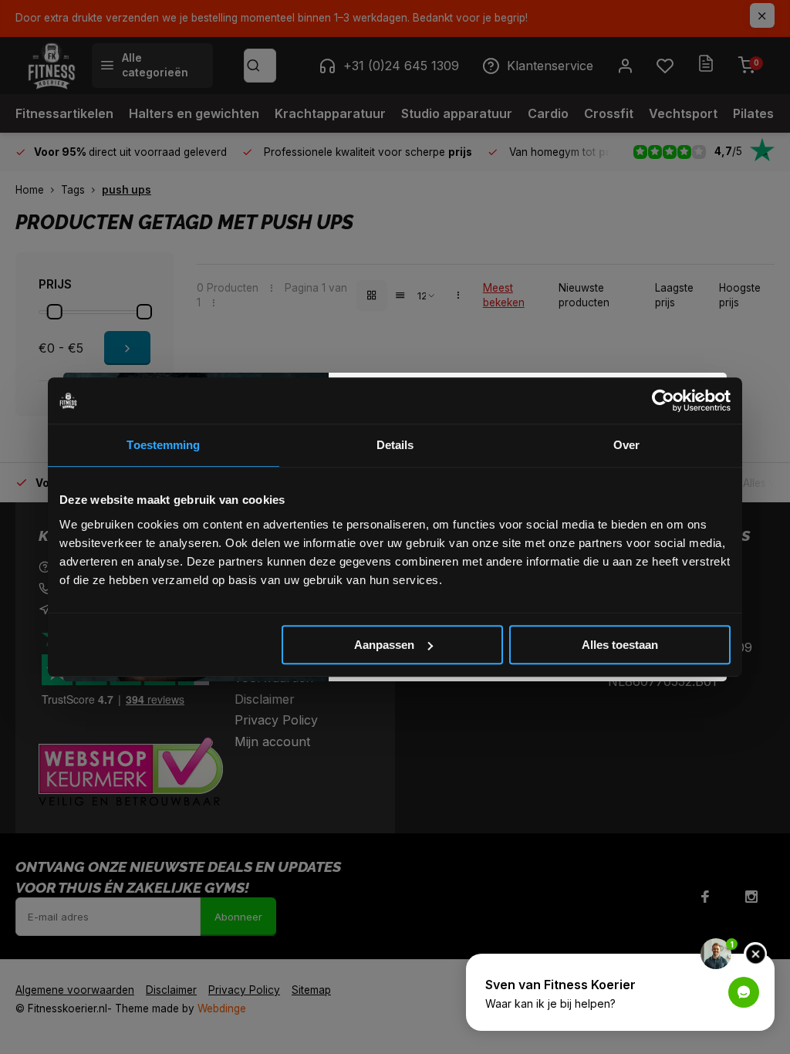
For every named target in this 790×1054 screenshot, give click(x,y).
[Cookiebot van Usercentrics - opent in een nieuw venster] (663, 400)
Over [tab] (626, 444)
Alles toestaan (620, 644)
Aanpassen (384, 644)
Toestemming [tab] (163, 444)
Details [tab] (395, 444)
